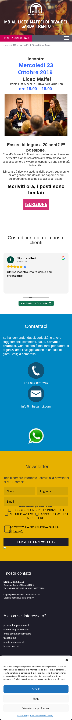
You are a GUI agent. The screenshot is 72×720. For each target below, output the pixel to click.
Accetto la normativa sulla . (34, 529)
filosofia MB (9, 637)
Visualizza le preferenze (36, 708)
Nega (36, 698)
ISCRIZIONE (36, 204)
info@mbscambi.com (36, 406)
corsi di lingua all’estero (16, 629)
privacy (16, 530)
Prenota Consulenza (16, 38)
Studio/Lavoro (21, 514)
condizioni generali (13, 642)
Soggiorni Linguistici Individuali (38, 510)
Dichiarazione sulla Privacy (41, 715)
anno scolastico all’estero (17, 633)
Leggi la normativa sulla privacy (18, 598)
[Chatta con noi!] (36, 426)
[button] (67, 660)
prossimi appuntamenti (16, 625)
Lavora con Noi (11, 646)
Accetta (36, 689)
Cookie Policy (22, 715)
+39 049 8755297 (36, 383)
